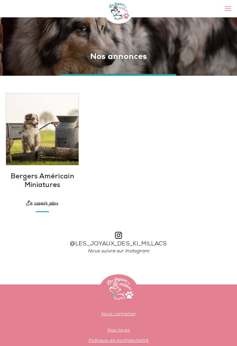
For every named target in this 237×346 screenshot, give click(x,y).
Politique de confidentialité (118, 340)
